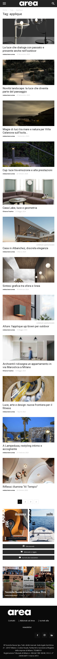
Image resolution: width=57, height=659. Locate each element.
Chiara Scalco (8, 211)
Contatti (11, 620)
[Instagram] (44, 635)
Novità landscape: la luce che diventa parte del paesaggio (25, 90)
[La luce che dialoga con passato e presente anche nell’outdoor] (28, 31)
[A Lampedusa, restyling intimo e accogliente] (28, 430)
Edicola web (29, 546)
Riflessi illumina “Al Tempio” (20, 486)
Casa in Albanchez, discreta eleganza (25, 248)
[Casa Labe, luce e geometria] (28, 192)
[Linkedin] (51, 635)
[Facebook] (37, 635)
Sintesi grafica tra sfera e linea (21, 285)
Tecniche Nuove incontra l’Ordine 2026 (25, 592)
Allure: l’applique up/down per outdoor (26, 326)
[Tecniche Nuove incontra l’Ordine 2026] (28, 582)
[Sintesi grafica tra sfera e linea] (28, 270)
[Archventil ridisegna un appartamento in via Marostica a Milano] (28, 348)
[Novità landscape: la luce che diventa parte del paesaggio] (28, 72)
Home (5, 10)
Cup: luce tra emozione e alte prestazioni (27, 170)
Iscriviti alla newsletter (30, 558)
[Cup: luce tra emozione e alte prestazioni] (28, 154)
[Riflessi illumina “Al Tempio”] (28, 470)
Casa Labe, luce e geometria (20, 207)
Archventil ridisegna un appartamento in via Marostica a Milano (27, 365)
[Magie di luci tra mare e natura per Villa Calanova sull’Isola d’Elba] (28, 113)
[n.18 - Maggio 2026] (41, 526)
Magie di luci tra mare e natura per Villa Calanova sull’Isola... (27, 131)
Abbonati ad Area (27, 620)
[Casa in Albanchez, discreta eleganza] (28, 229)
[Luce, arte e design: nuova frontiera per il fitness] (28, 389)
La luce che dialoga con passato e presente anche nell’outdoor (23, 49)
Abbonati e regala (30, 552)
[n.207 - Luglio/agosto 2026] (15, 526)
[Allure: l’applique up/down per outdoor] (28, 307)
